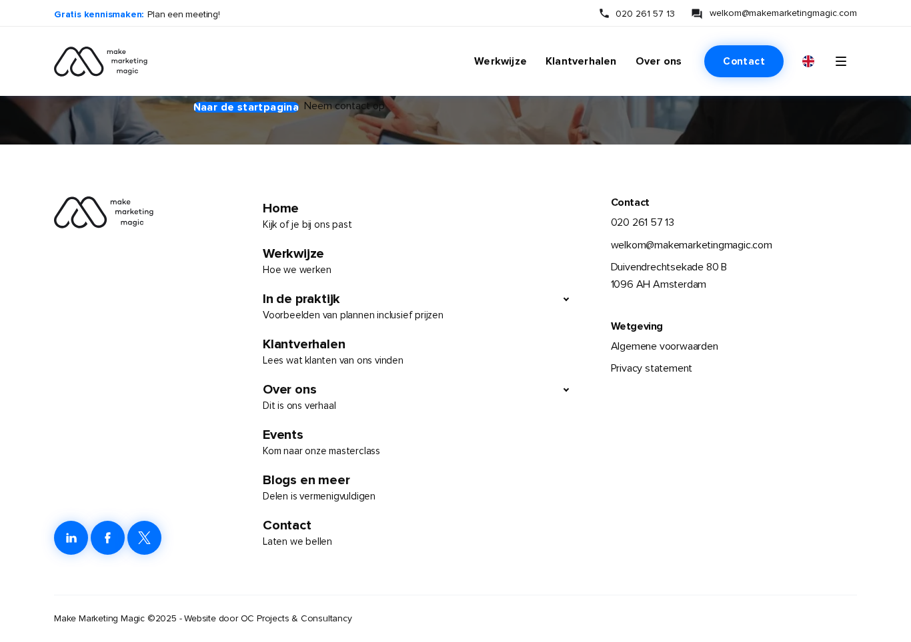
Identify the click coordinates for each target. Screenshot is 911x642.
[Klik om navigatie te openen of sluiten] (841, 61)
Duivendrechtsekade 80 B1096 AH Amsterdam (669, 275)
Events (321, 442)
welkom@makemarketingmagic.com (783, 13)
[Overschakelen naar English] (808, 62)
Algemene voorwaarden (664, 346)
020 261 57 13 (645, 13)
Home (307, 215)
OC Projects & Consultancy (296, 618)
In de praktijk (353, 306)
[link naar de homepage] (92, 61)
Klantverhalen (581, 61)
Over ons (659, 61)
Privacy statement (652, 368)
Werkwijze (500, 61)
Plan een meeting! (183, 14)
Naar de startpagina (246, 107)
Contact (744, 61)
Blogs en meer (319, 487)
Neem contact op (344, 106)
